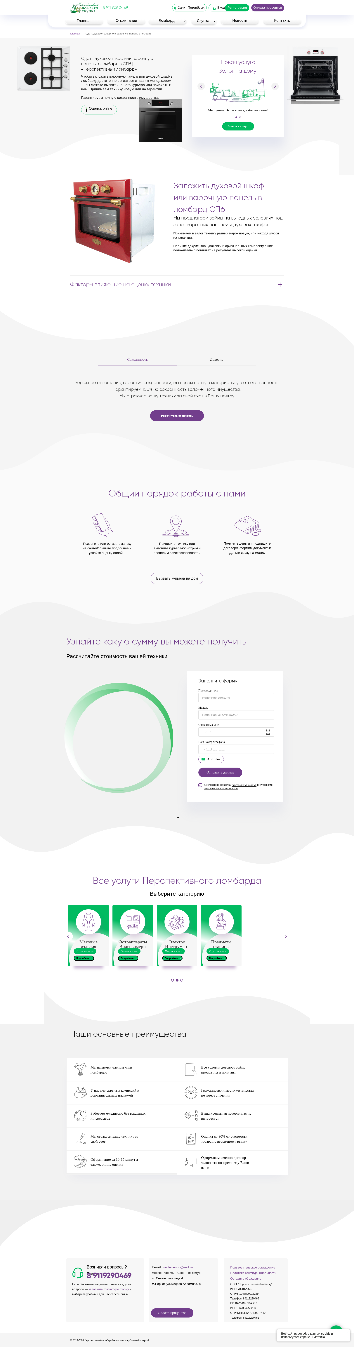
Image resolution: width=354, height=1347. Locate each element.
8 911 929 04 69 (115, 7)
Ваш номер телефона (211, 741)
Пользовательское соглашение (252, 1267)
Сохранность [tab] (137, 359)
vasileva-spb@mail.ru (178, 1267)
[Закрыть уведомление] (347, 1332)
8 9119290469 (109, 1275)
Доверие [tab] (216, 359)
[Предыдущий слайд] (201, 74)
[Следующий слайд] (275, 74)
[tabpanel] (177, 404)
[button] (238, 103)
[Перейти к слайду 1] (236, 94)
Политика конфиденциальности (253, 1273)
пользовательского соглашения (221, 788)
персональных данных (244, 785)
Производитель (208, 690)
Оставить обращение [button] (245, 1278)
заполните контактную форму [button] (108, 1289)
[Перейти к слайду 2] (240, 94)
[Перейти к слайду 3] (181, 980)
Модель (203, 707)
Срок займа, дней (209, 724)
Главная (75, 33)
